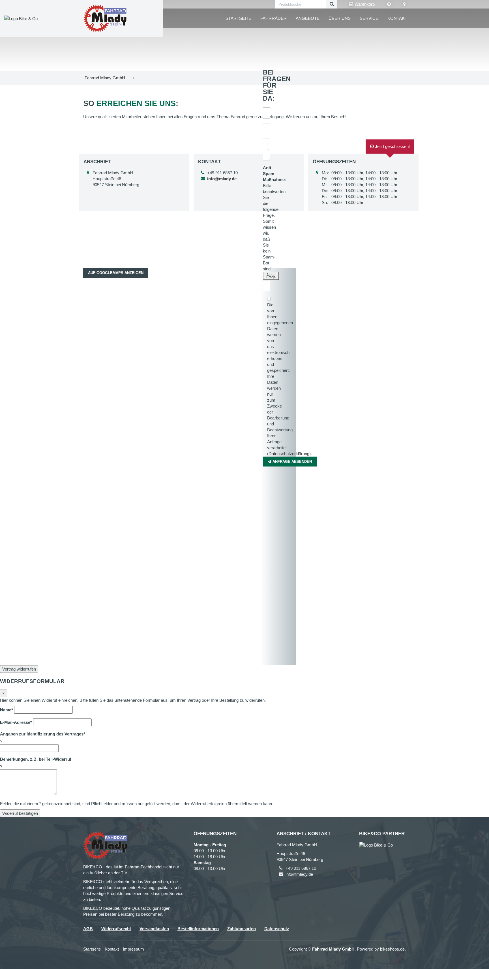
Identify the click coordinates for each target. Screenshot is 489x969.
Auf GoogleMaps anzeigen (115, 273)
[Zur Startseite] (105, 18)
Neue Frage (271, 276)
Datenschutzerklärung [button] (289, 453)
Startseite (238, 18)
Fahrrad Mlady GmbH (105, 77)
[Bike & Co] (378, 845)
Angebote (307, 18)
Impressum (133, 949)
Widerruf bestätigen (20, 813)
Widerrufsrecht (116, 928)
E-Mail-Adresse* (16, 722)
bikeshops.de (392, 949)
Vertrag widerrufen (19, 669)
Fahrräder (273, 18)
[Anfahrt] (404, 4)
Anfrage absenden (291, 461)
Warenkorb (364, 4)
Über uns (340, 18)
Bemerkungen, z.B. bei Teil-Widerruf (35, 759)
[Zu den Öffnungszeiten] (389, 4)
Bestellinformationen (198, 928)
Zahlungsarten (241, 928)
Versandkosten (154, 928)
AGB (88, 928)
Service (369, 18)
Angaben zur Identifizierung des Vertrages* (42, 733)
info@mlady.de (299, 874)
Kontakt (397, 18)
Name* (6, 709)
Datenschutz (276, 928)
